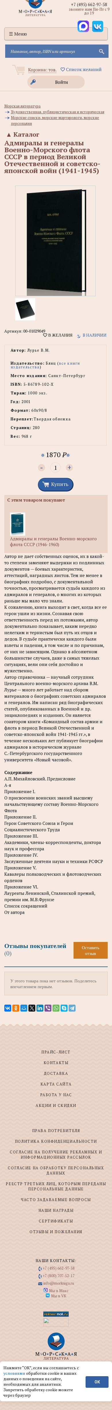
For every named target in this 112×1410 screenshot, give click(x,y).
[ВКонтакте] (7, 1008)
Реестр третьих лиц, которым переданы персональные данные (56, 1186)
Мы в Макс (58, 1290)
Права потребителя (56, 1130)
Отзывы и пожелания (56, 1231)
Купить (59, 483)
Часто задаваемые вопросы (56, 1199)
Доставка (56, 1073)
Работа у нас (56, 1094)
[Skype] (64, 1008)
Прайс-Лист (56, 1052)
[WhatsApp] (56, 1008)
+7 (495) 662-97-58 (89, 4)
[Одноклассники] (15, 1008)
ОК (97, 1382)
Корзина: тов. (42, 70)
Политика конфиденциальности (56, 1141)
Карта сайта (56, 1084)
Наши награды (56, 1210)
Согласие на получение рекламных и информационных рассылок (56, 1154)
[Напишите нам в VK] (97, 26)
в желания (59, 335)
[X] (31, 1008)
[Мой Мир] (23, 1008)
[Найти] (101, 51)
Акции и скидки (56, 1105)
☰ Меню (18, 34)
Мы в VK (58, 1295)
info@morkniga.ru (58, 1283)
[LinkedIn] (39, 1008)
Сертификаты (56, 1221)
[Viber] (48, 1008)
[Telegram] (72, 1008)
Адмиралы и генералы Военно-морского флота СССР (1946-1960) (53, 541)
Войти (61, 82)
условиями (14, 1373)
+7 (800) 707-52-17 (59, 1275)
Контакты (56, 1062)
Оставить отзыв (90, 950)
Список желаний (83, 69)
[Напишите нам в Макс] (83, 26)
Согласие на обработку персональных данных (56, 1170)
